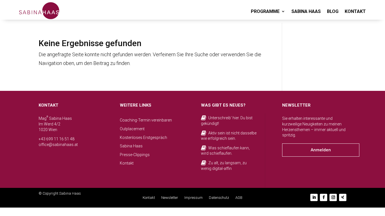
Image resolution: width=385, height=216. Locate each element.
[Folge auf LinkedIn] (314, 197)
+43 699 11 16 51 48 (56, 139)
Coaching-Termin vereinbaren (146, 120)
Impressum (193, 198)
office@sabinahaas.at (58, 144)
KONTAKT (355, 11)
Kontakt (127, 163)
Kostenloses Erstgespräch (143, 137)
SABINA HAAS (306, 11)
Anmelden (321, 149)
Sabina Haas (131, 146)
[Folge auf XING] (342, 197)
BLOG (332, 11)
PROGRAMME (265, 11)
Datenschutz (219, 198)
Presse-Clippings (135, 154)
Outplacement (132, 129)
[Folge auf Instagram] (333, 197)
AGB (238, 198)
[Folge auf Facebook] (323, 197)
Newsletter (169, 198)
